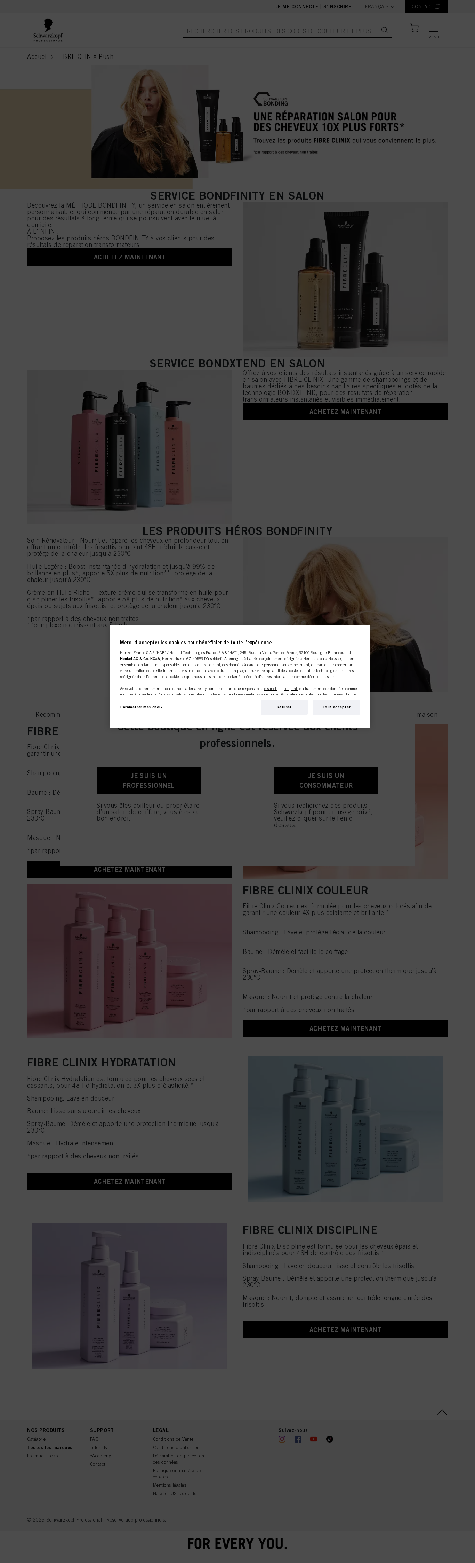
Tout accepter (336, 707)
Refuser (284, 707)
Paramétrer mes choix (141, 707)
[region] (240, 676)
